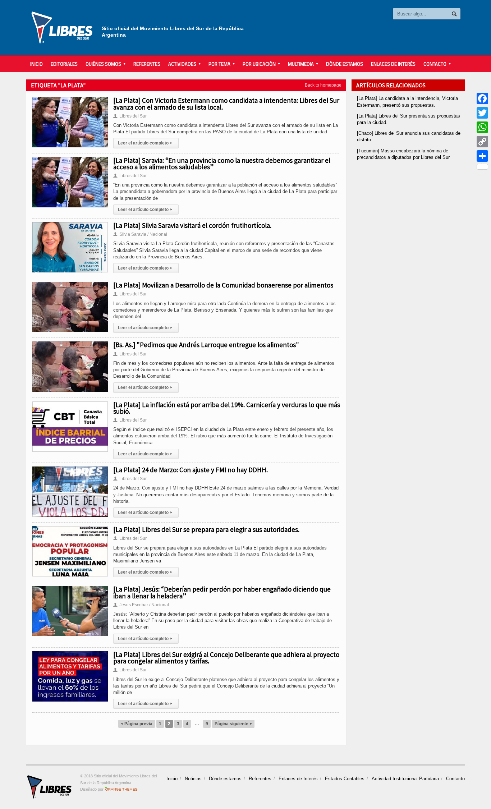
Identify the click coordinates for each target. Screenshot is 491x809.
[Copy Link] (482, 141)
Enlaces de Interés (393, 64)
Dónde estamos (344, 64)
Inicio (36, 64)
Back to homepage (323, 85)
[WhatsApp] (482, 127)
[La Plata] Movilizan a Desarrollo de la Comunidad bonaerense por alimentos (223, 285)
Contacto (455, 778)
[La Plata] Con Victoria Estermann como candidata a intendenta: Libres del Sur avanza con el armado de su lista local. (226, 103)
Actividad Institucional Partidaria (405, 778)
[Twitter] (482, 113)
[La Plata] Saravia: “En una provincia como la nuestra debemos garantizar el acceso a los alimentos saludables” (221, 163)
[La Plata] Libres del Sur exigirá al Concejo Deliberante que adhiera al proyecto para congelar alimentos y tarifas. (226, 657)
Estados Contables (344, 778)
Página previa (136, 723)
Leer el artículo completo (145, 143)
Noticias (193, 778)
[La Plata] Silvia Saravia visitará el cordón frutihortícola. (192, 225)
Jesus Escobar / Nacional (141, 604)
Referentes (146, 64)
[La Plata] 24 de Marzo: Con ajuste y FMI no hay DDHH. (190, 469)
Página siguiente (233, 723)
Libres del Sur (130, 116)
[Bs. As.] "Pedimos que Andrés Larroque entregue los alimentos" (206, 344)
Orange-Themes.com (121, 789)
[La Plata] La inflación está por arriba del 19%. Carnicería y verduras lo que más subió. (226, 407)
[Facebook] (482, 98)
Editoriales (64, 64)
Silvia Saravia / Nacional (140, 234)
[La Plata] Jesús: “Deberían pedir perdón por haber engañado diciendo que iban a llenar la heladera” (222, 592)
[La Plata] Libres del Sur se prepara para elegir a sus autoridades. (206, 529)
